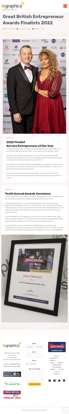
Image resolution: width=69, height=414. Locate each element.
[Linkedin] (64, 380)
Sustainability (56, 365)
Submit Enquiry (34, 384)
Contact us (56, 374)
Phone (34, 360)
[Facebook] (50, 380)
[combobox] (28, 364)
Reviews (60, 362)
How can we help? (34, 369)
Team (52, 362)
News (42, 29)
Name (34, 343)
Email (34, 352)
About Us (57, 356)
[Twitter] (59, 380)
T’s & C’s (57, 371)
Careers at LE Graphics (54, 359)
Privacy (61, 369)
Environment (57, 367)
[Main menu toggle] (65, 6)
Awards (52, 369)
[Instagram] (54, 380)
